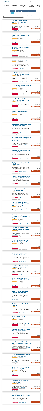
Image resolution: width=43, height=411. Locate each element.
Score (34, 15)
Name (39, 15)
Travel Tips (33, 1)
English (16, 1)
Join (36, 1)
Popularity (30, 15)
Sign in (39, 1)
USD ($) (12, 1)
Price (36, 15)
